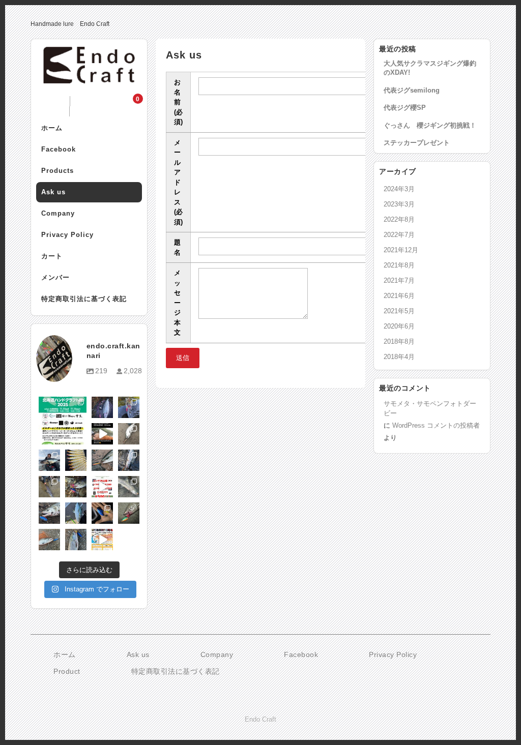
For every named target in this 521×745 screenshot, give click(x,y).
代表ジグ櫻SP (405, 107)
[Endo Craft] (89, 75)
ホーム (52, 128)
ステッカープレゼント (417, 142)
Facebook (58, 149)
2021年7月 (399, 280)
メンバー (55, 277)
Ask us (53, 192)
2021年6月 (399, 296)
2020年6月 (399, 326)
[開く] (62, 420)
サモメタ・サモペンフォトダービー (430, 409)
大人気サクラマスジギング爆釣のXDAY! (430, 67)
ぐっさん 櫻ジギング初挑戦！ (430, 125)
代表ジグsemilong (412, 90)
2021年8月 (399, 265)
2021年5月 (399, 311)
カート (52, 256)
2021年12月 (401, 250)
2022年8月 (399, 219)
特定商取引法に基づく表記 (84, 299)
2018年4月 (399, 357)
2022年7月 (399, 235)
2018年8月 (399, 341)
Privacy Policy (67, 235)
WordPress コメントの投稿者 (436, 425)
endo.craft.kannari (62, 404)
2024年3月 (399, 189)
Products (57, 170)
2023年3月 (399, 204)
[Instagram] (80, 438)
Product (66, 671)
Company (58, 213)
